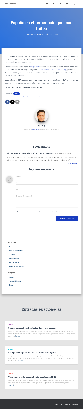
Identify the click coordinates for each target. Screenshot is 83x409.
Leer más (18, 336)
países (49, 97)
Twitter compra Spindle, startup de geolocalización (32, 328)
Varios (17, 93)
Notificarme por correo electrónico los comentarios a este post (37, 212)
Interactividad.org (15, 281)
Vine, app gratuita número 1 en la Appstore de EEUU (32, 377)
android (11, 277)
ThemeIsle (74, 404)
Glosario (60, 4)
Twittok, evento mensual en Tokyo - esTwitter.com (29, 153)
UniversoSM (36, 129)
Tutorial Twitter (47, 4)
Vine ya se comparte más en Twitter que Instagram (32, 352)
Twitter (11, 285)
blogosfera (34, 67)
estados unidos (31, 97)
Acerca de (67, 4)
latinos (44, 97)
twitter (54, 97)
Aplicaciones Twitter (53, 4)
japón (39, 97)
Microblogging (14, 258)
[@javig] (41, 115)
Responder (73, 164)
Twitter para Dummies (16, 266)
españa (22, 97)
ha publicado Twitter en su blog (54, 70)
